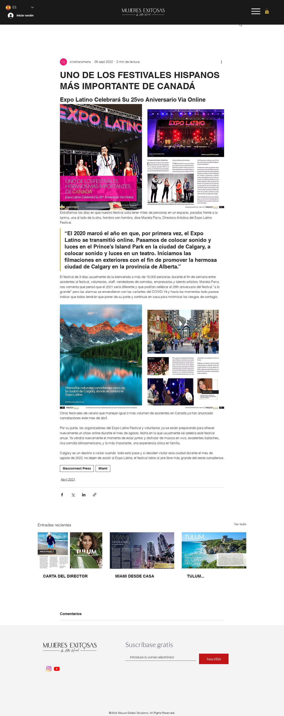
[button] (267, 11)
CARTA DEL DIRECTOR (65, 576)
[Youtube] (56, 668)
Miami (103, 468)
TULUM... (195, 576)
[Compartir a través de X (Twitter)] (73, 495)
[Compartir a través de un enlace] (95, 495)
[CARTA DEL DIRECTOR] (70, 550)
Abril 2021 (68, 479)
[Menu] (256, 11)
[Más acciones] (221, 62)
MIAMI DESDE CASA (134, 576)
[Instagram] (48, 668)
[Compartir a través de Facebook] (62, 495)
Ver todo (240, 524)
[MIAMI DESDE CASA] (142, 550)
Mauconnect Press (77, 468)
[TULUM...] (214, 550)
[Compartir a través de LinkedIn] (84, 495)
